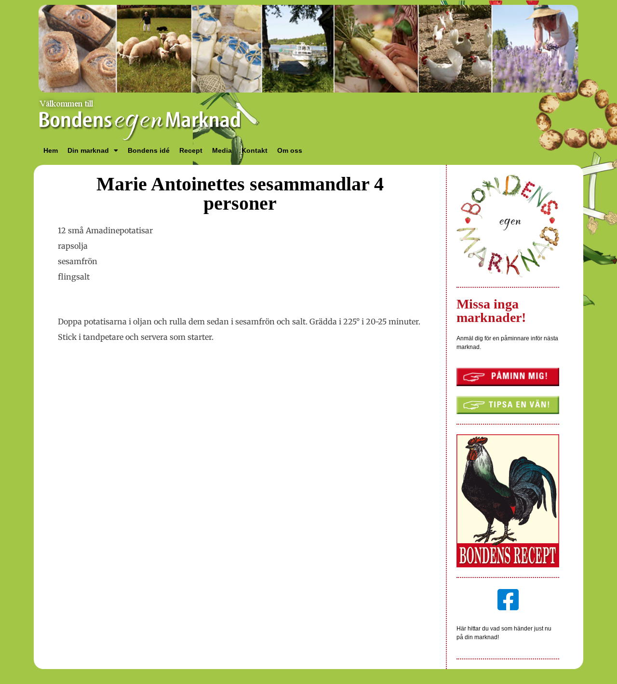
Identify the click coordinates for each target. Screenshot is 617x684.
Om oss (289, 150)
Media (222, 150)
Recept (190, 150)
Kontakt (254, 150)
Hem (50, 150)
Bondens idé (149, 150)
